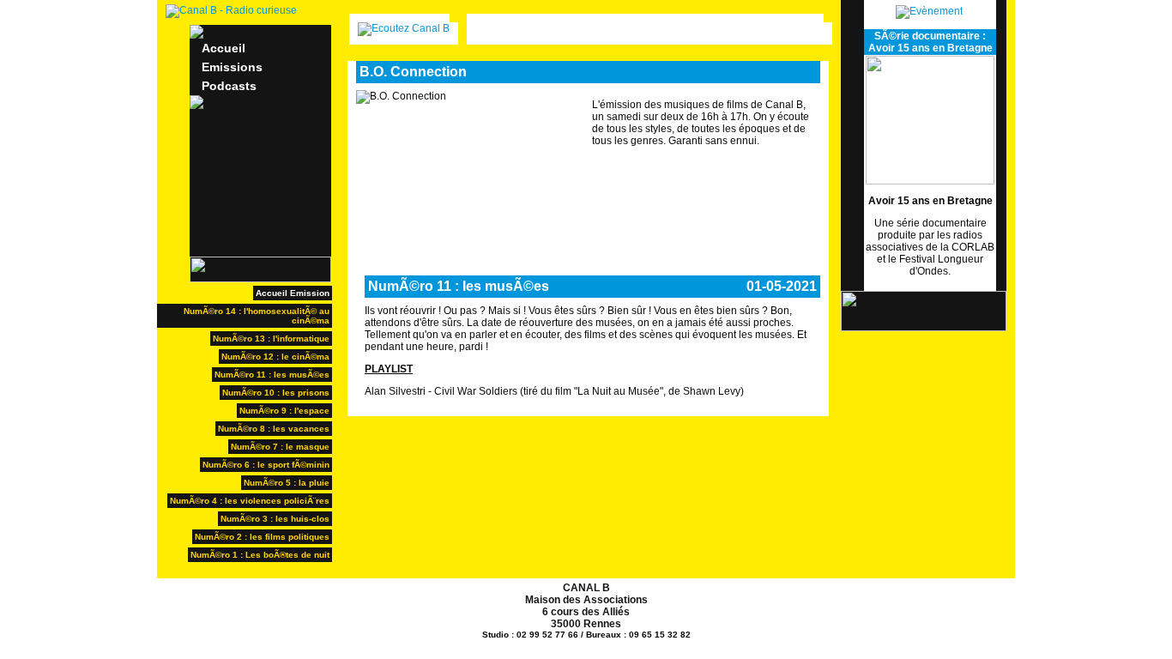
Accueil (223, 48)
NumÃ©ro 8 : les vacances (273, 428)
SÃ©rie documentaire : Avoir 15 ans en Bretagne (930, 42)
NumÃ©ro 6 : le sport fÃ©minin (265, 464)
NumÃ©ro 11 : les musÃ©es (271, 374)
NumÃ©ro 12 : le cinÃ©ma (275, 356)
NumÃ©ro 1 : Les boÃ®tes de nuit (259, 554)
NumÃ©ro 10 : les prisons (275, 392)
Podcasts (229, 86)
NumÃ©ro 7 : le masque (280, 446)
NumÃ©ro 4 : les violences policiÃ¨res (249, 500)
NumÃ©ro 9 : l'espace (284, 410)
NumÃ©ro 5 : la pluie (286, 482)
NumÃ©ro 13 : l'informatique (271, 338)
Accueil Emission (292, 293)
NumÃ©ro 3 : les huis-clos (275, 518)
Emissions (232, 67)
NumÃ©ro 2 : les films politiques (262, 536)
